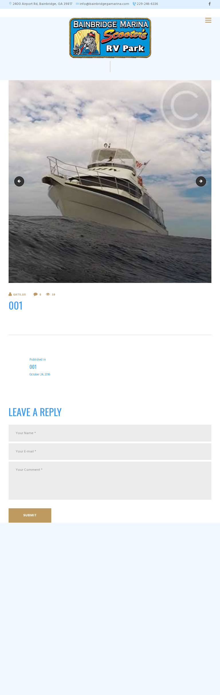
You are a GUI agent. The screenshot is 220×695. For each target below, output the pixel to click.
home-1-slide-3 (20, 181)
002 (204, 181)
